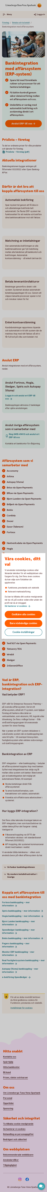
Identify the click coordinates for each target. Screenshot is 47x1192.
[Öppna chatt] (41, 1186)
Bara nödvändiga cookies (23, 623)
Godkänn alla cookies (23, 614)
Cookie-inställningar (24, 632)
